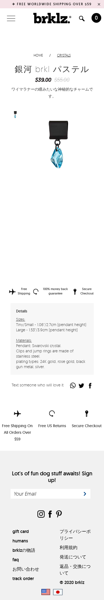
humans (20, 541)
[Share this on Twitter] (81, 385)
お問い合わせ (25, 569)
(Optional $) (56, 263)
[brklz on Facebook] (50, 514)
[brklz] (52, 18)
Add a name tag (28, 263)
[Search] (82, 19)
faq (15, 560)
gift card (20, 531)
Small (44, 206)
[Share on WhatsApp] (73, 385)
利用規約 (68, 547)
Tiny (31, 206)
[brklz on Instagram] (41, 514)
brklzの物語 (23, 550)
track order (23, 578)
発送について (73, 557)
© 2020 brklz (72, 582)
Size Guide (78, 206)
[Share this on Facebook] (90, 385)
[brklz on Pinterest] (59, 514)
